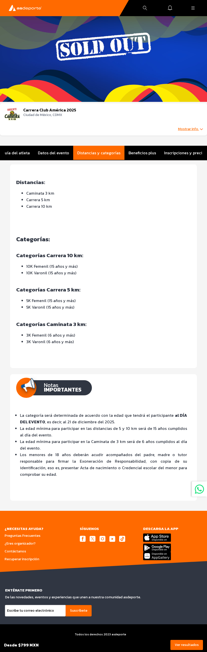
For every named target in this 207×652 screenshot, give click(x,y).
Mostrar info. (188, 129)
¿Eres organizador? (20, 543)
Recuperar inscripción (22, 559)
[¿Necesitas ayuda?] (199, 489)
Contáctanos (15, 551)
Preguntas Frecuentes (22, 535)
